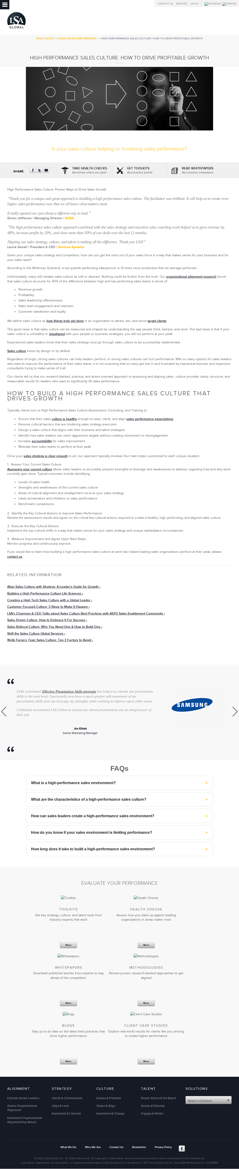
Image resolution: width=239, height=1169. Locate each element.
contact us (14, 557)
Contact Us (165, 3)
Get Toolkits (139, 170)
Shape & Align (105, 1106)
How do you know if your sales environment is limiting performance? (119, 832)
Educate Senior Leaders (23, 1098)
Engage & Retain (152, 1114)
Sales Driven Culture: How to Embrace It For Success (46, 620)
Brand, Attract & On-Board (158, 1098)
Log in (194, 3)
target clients (157, 321)
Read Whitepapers (198, 170)
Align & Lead (60, 1106)
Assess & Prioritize (108, 1098)
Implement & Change (110, 1114)
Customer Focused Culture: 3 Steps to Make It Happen (47, 607)
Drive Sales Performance (77, 38)
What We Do (45, 38)
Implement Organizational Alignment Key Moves (24, 1120)
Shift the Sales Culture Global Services (35, 634)
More (68, 944)
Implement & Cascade (66, 1114)
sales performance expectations (149, 419)
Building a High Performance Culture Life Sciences (44, 593)
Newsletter (139, 1147)
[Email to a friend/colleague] (46, 172)
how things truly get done (65, 321)
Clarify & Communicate (67, 1098)
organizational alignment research (191, 277)
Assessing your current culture (29, 469)
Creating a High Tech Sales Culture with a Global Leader (48, 600)
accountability (42, 441)
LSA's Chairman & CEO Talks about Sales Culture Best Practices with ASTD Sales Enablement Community (85, 613)
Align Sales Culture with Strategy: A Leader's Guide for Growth (52, 587)
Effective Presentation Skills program (69, 691)
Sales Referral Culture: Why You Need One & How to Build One (53, 627)
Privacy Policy (163, 1147)
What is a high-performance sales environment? (119, 782)
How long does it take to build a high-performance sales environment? (119, 848)
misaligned (57, 334)
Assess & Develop (153, 1106)
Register (181, 3)
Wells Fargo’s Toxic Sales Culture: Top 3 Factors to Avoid (49, 640)
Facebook (182, 1148)
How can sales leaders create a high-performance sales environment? (119, 815)
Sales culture (16, 351)
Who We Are (93, 1147)
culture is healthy (64, 419)
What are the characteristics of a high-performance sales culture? (119, 799)
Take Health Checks (89, 170)
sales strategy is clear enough (46, 456)
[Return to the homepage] (16, 29)
